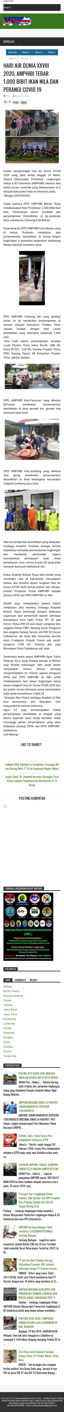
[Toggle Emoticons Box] (5, 806)
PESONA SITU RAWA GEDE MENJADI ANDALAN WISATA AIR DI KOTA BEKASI (38, 1075)
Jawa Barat (10, 1009)
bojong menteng (13, 995)
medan (7, 1028)
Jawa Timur (10, 1014)
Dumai (7, 1000)
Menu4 (12, 58)
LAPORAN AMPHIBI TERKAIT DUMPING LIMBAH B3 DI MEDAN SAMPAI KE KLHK (38, 1167)
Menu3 (51, 52)
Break (9, 42)
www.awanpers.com (25, 1398)
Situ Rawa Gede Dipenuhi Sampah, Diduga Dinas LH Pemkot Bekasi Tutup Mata (38, 1356)
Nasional (8, 1032)
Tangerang (9, 1056)
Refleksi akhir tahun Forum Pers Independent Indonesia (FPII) (36, 1138)
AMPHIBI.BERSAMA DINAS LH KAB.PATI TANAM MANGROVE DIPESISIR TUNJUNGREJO (38, 1106)
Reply (8, 96)
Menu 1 (26, 52)
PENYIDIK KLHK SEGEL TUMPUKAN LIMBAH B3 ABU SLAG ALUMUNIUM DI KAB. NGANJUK (38, 1322)
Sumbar (8, 1046)
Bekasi (7, 986)
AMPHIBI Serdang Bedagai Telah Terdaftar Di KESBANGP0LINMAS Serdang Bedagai (36, 1231)
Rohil (6, 1042)
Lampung (9, 1023)
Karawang (9, 1018)
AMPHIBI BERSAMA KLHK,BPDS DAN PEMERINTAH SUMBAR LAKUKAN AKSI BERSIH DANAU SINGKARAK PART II (38, 1293)
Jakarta (7, 1005)
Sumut (7, 1051)
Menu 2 (39, 52)
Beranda (13, 52)
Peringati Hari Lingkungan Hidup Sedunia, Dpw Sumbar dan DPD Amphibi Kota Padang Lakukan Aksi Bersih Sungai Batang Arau (39, 1200)
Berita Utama (11, 991)
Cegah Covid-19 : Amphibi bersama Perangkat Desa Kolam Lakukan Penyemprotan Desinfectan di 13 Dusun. (32, 781)
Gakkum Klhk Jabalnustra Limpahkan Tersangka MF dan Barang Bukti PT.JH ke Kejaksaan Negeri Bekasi (32, 766)
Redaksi (8, 1037)
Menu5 (24, 58)
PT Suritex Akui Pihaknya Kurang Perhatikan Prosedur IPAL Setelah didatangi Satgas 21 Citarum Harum (38, 1264)
